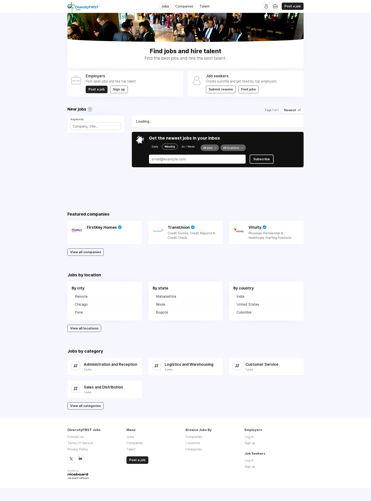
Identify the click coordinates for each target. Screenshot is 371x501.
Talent (204, 6)
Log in (249, 437)
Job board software (78, 478)
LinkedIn (80, 458)
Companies (184, 6)
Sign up (119, 89)
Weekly (169, 146)
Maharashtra (166, 296)
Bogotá (162, 312)
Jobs (165, 6)
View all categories (85, 406)
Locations (193, 443)
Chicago (81, 304)
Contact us (75, 437)
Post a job (292, 6)
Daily (155, 146)
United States (248, 304)
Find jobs (248, 89)
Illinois (160, 304)
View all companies (85, 252)
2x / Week (188, 146)
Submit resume (221, 89)
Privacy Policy (77, 449)
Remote (81, 296)
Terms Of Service (80, 443)
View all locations (84, 328)
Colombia (244, 312)
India (240, 296)
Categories (194, 449)
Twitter (71, 458)
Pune (79, 312)
